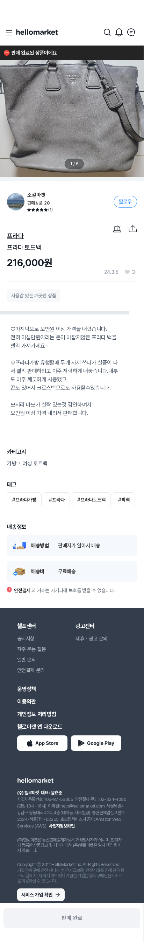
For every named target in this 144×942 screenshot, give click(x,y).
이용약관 (26, 701)
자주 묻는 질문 (31, 649)
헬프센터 (26, 626)
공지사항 (26, 639)
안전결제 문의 (31, 670)
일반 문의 (26, 660)
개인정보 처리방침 (36, 714)
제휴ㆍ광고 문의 (91, 639)
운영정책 (26, 689)
